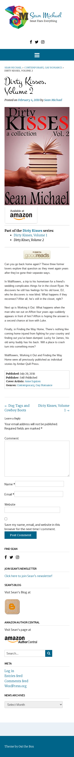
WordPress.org (16, 686)
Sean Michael (53, 100)
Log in (9, 671)
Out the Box (26, 746)
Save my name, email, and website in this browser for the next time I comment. (32, 527)
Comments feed (16, 681)
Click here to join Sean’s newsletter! (28, 576)
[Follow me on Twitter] (36, 41)
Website (10, 504)
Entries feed (13, 676)
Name (10, 484)
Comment (12, 438)
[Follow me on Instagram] (42, 41)
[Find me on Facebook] (31, 41)
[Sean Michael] (37, 17)
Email (9, 494)
